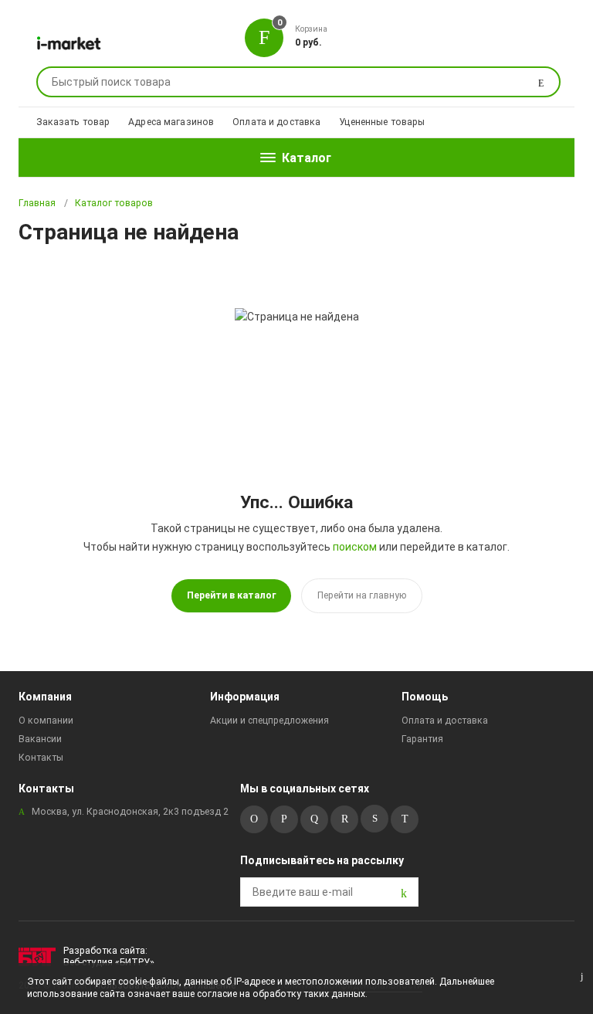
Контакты (41, 757)
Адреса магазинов (171, 122)
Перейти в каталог (231, 595)
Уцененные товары (382, 122)
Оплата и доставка (276, 122)
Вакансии (40, 739)
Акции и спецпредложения (269, 720)
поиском (355, 547)
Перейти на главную (361, 595)
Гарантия (422, 739)
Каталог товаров (114, 203)
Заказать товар (73, 122)
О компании (46, 720)
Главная (37, 203)
